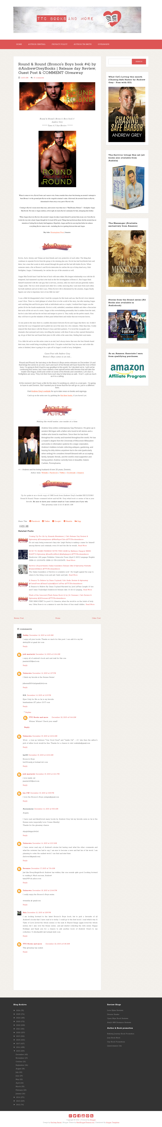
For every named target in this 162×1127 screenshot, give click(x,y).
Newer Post (19, 618)
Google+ (57, 521)
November (20, 1058)
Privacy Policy (59, 44)
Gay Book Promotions (116, 1042)
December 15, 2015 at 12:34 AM (41, 755)
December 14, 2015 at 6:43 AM (41, 635)
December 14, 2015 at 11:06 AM (48, 654)
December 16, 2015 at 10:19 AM (44, 843)
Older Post (96, 618)
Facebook (54, 473)
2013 (18, 1101)
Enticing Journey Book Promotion (120, 1034)
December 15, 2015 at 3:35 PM (42, 793)
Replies (28, 712)
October (19, 1062)
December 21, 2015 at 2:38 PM (39, 913)
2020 (18, 1033)
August (18, 1069)
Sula (24, 913)
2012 (18, 1105)
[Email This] (20, 526)
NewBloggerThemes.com (85, 1122)
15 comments (39, 78)
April (18, 1083)
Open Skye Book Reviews (117, 1018)
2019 (18, 1036)
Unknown (27, 673)
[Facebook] (79, 1116)
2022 (18, 1025)
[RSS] (91, 1116)
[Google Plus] (70, 1116)
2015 (18, 1051)
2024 (18, 1018)
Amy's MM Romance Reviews (119, 1022)
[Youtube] (83, 1116)
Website (44, 473)
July (17, 1072)
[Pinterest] (87, 1116)
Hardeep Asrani (56, 1122)
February (19, 1090)
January (18, 1094)
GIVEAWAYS (103, 44)
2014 (18, 1097)
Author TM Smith (83, 44)
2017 (18, 1044)
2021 (18, 1029)
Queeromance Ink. (114, 1046)
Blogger (93, 1120)
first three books (66, 395)
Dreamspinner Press (57, 232)
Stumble (68, 521)
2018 (18, 1040)
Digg (79, 521)
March (18, 1086)
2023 (18, 1022)
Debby (26, 635)
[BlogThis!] (23, 526)
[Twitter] (74, 1116)
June (17, 1076)
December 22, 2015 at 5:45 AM (58, 944)
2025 (18, 1014)
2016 (18, 1047)
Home (19, 44)
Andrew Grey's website (41, 391)
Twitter (62, 473)
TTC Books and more (38, 717)
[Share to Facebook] (27, 526)
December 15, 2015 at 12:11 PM (48, 774)
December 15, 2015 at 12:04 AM (44, 736)
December (20, 1054)
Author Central (36, 44)
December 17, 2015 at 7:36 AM (43, 868)
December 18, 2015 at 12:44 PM (44, 890)
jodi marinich (29, 654)
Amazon (80, 473)
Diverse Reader (113, 1014)
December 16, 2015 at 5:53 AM (46, 809)
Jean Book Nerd (113, 1038)
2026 (18, 1010)
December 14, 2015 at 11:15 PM (39, 695)
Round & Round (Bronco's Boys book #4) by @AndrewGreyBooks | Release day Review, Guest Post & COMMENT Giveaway (57, 68)
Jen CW (26, 793)
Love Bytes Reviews (115, 1010)
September (20, 1065)
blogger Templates (112, 1122)
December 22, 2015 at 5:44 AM (64, 717)
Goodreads (71, 473)
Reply (25, 646)
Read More (82, 546)
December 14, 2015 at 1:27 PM (44, 673)
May (17, 1079)
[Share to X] (25, 526)
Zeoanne (26, 868)
